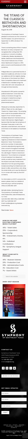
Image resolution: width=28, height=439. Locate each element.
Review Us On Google (10, 376)
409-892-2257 (8, 359)
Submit (5, 412)
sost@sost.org (9, 362)
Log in (7, 435)
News (11, 210)
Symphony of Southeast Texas (14, 6)
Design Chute (18, 435)
